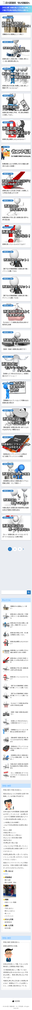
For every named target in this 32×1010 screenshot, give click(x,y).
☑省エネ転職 (6, 147)
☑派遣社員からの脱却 (8, 17)
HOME (17, 1001)
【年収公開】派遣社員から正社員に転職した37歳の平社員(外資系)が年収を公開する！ (16, 9)
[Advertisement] (16, 570)
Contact (5, 874)
